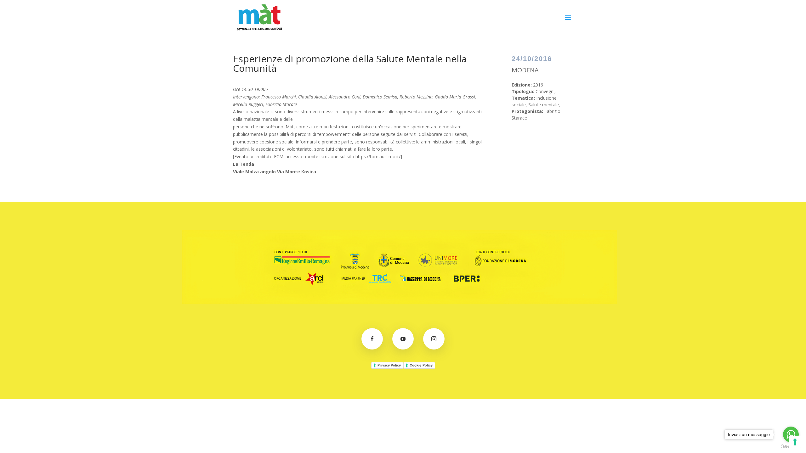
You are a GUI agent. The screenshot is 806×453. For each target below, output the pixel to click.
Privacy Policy (389, 365)
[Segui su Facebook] (372, 339)
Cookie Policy (421, 365)
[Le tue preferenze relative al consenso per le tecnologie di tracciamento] (795, 442)
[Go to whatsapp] (791, 434)
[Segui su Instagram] (434, 339)
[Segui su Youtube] (403, 339)
